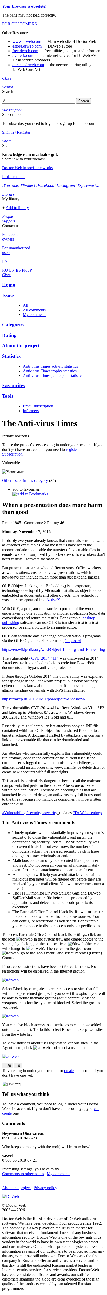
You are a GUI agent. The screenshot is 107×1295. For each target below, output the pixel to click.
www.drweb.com (26, 41)
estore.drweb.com (27, 46)
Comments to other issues (23, 1173)
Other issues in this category (25, 480)
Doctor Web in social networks (27, 168)
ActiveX (53, 600)
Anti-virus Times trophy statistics (50, 371)
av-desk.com (22, 55)
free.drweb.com (25, 51)
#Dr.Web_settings (87, 813)
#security (33, 813)
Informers (31, 410)
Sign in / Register (16, 132)
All (25, 305)
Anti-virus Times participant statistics (53, 375)
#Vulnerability (13, 813)
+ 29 (7, 1066)
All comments (34, 310)
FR (25, 270)
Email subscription (38, 406)
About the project (16, 1187)
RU (5, 270)
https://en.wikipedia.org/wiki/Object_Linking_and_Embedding (53, 649)
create (69, 1070)
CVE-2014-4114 (45, 658)
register (72, 449)
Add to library (17, 207)
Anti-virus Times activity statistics (50, 366)
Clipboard (73, 640)
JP (30, 270)
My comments (34, 314)
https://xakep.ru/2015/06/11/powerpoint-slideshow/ (43, 699)
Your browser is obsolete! (24, 6)
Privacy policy (45, 1187)
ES (19, 270)
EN (12, 270)
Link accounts (13, 176)
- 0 (18, 1066)
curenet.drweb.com (28, 65)
